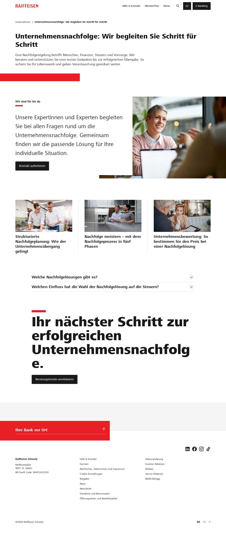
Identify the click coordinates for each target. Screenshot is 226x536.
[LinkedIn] (187, 449)
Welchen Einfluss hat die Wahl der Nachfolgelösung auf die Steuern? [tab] (95, 287)
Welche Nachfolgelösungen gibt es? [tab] (64, 277)
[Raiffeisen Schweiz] (27, 6)
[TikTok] (208, 449)
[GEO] (103, 429)
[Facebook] (194, 449)
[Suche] (177, 6)
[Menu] (187, 6)
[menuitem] (131, 6)
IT (210, 521)
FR (204, 521)
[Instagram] (201, 449)
